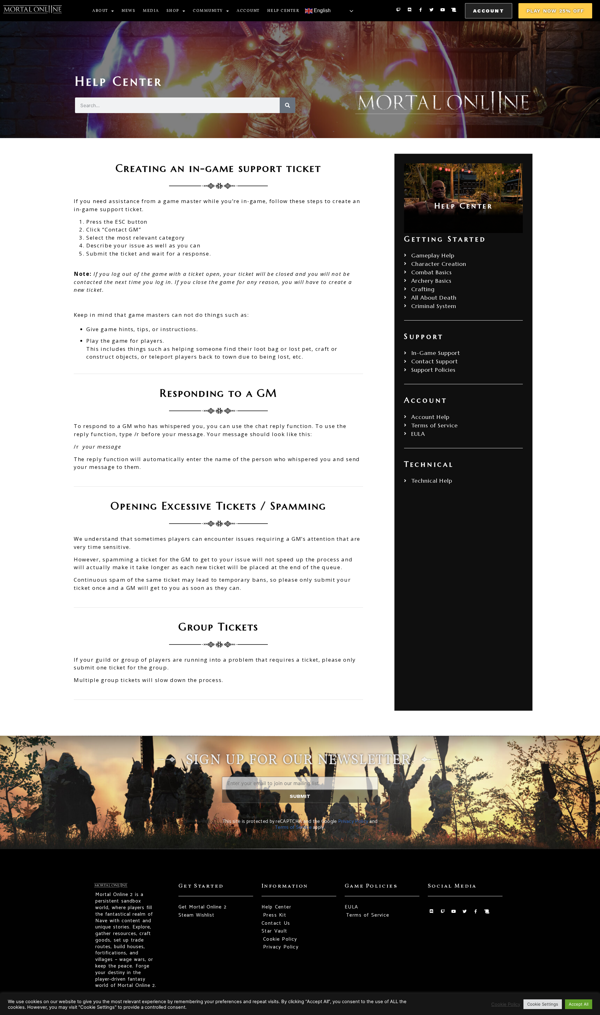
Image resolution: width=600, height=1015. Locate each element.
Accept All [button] (578, 1004)
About (100, 11)
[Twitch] (398, 9)
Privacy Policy (353, 821)
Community (208, 11)
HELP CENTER (283, 11)
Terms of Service (293, 827)
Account (248, 11)
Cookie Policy (505, 1004)
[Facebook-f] (420, 9)
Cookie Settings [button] (542, 1004)
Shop (173, 11)
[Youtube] (442, 9)
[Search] (287, 105)
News (128, 11)
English (321, 10)
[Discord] (409, 9)
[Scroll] (453, 9)
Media (151, 11)
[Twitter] (431, 9)
